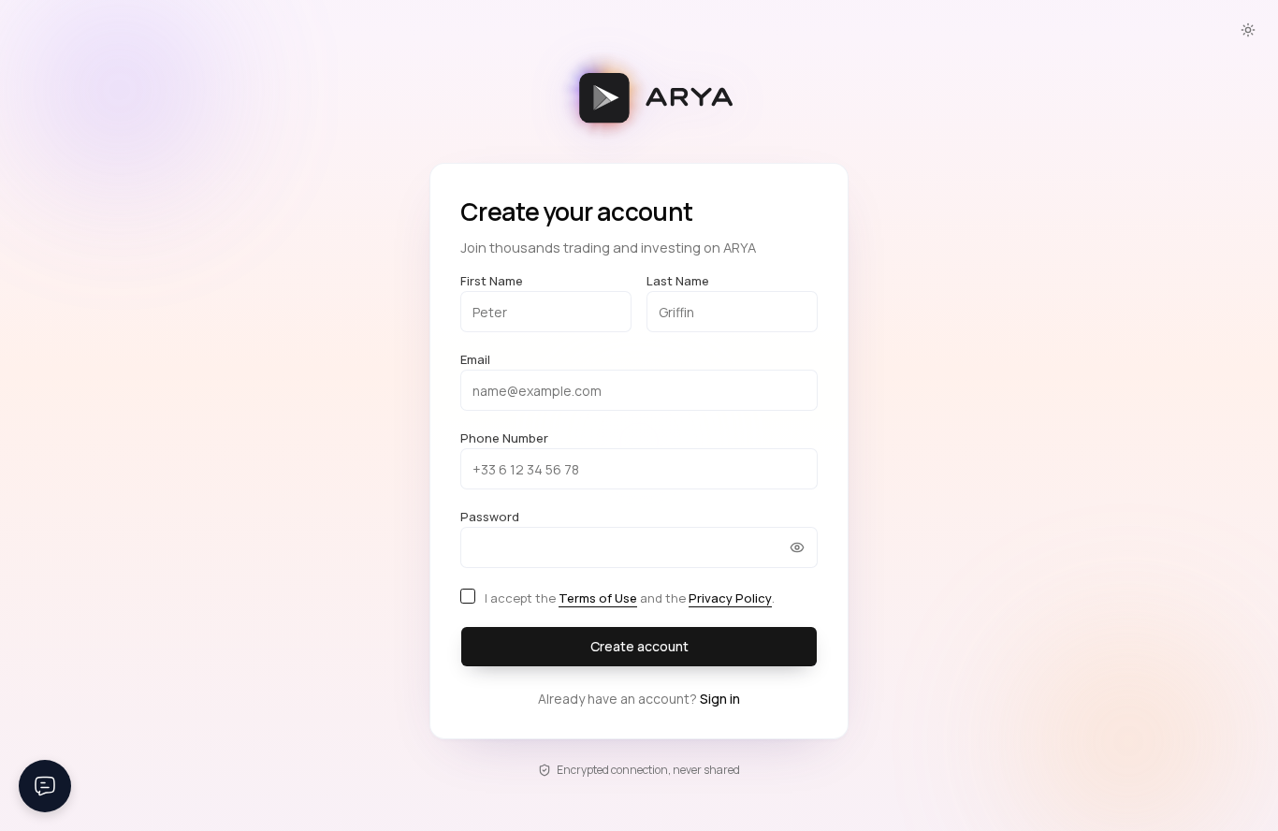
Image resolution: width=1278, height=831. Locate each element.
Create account (639, 646)
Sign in (720, 698)
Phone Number (504, 438)
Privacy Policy (730, 598)
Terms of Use (598, 598)
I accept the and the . (630, 598)
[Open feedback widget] (45, 786)
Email (475, 359)
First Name (491, 280)
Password (489, 516)
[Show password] (797, 547)
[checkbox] (467, 596)
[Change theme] (1248, 30)
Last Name (677, 280)
